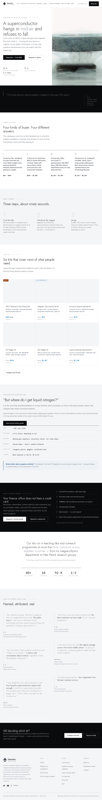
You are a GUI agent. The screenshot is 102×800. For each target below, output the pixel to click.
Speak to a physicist (37, 519)
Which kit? (65, 780)
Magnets (39, 3)
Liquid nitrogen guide (68, 773)
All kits (42, 763)
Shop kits (94, 4)
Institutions (65, 3)
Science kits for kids (28, 3)
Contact (86, 770)
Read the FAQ (91, 735)
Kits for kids (44, 773)
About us (86, 763)
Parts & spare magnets (47, 776)
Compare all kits (73, 735)
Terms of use (43, 796)
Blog (45, 4)
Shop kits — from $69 (14, 57)
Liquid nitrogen (54, 3)
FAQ (72, 3)
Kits (18, 3)
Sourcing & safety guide (15, 423)
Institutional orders (89, 766)
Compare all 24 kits (13, 372)
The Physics (66, 763)
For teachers (66, 776)
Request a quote (35, 57)
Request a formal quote (14, 519)
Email (16, 785)
